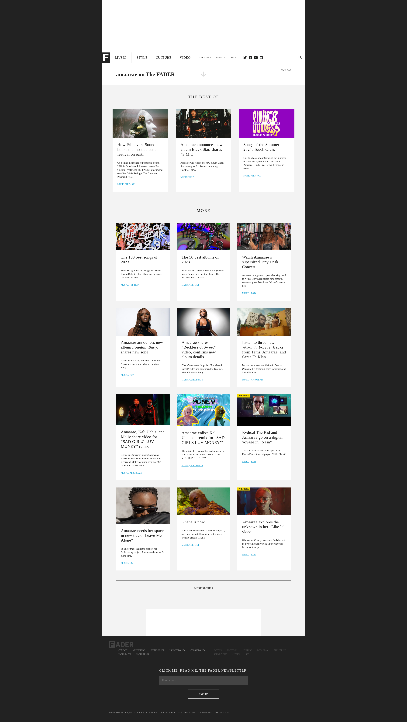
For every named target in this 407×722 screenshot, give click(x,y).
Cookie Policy (197, 650)
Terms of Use (157, 650)
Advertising (139, 650)
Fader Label (124, 654)
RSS (247, 654)
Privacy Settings (171, 713)
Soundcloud (220, 654)
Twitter (245, 57)
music (120, 184)
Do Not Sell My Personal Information (206, 713)
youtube (256, 57)
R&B (191, 177)
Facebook (232, 650)
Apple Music (280, 650)
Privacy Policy (177, 650)
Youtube (247, 650)
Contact (122, 650)
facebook (250, 57)
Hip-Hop (130, 184)
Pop (132, 375)
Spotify (236, 654)
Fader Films (142, 654)
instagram (261, 57)
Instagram (263, 650)
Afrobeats (196, 380)
